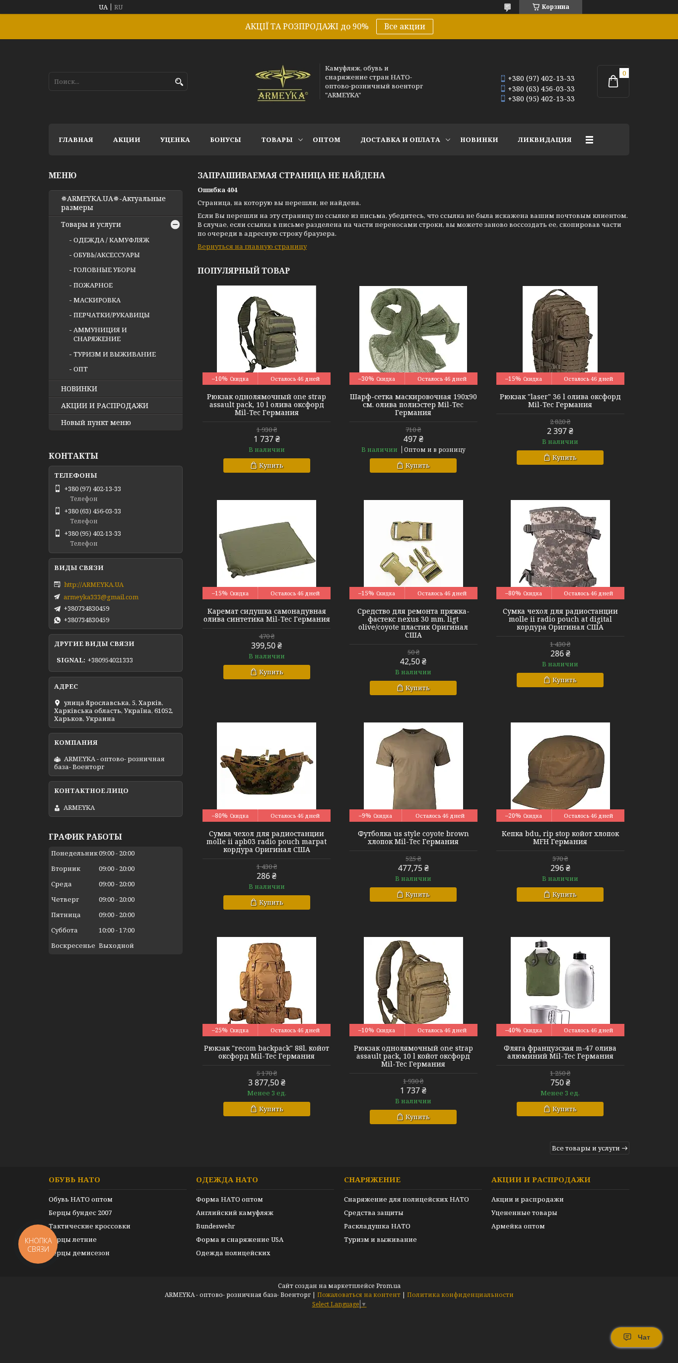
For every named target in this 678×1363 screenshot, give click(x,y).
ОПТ (80, 368)
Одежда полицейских (233, 1252)
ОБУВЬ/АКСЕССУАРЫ (106, 254)
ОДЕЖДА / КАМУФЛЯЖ (111, 239)
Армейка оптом (518, 1225)
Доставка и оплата (400, 139)
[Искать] (179, 82)
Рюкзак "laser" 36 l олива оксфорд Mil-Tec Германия (560, 401)
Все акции (404, 26)
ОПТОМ (326, 139)
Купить (271, 465)
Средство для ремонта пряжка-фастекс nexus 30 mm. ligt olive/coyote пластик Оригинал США (413, 623)
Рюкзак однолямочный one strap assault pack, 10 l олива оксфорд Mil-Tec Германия (266, 405)
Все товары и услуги (586, 1148)
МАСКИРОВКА (97, 299)
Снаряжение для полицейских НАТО (406, 1199)
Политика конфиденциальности (460, 1295)
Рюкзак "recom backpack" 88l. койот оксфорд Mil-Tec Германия (266, 1052)
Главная (76, 139)
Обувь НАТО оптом (81, 1199)
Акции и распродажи (527, 1199)
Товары (277, 139)
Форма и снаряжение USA (239, 1239)
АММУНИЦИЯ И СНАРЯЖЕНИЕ (100, 334)
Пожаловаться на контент (359, 1295)
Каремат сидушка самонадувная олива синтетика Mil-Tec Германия (266, 615)
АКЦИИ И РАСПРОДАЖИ (104, 405)
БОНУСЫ (225, 139)
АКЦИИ (126, 139)
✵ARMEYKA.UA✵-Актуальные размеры (113, 203)
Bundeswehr (215, 1225)
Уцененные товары (524, 1212)
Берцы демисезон (79, 1252)
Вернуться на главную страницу (252, 246)
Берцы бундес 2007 (80, 1212)
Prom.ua (388, 1286)
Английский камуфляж (234, 1212)
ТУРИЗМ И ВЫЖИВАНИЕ (114, 354)
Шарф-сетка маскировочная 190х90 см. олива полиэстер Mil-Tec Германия (413, 405)
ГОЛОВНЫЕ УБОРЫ (104, 269)
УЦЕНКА (175, 139)
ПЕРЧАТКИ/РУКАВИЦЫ (111, 314)
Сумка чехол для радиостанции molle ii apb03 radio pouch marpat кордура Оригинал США (266, 842)
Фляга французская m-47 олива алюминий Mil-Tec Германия (560, 1052)
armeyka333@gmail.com (101, 597)
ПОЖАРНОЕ (93, 285)
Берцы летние (73, 1239)
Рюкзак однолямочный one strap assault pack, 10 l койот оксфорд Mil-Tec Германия (413, 1056)
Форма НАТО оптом (229, 1199)
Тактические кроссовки (90, 1225)
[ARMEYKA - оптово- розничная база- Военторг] (283, 81)
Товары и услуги (91, 224)
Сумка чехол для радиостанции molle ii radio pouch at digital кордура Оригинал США (560, 619)
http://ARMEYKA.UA (94, 584)
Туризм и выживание (380, 1239)
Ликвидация (545, 139)
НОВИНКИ (479, 139)
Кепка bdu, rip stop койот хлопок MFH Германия (560, 838)
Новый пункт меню (96, 422)
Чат (644, 1337)
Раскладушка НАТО (377, 1225)
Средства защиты (374, 1212)
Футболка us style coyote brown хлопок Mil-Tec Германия (413, 838)
